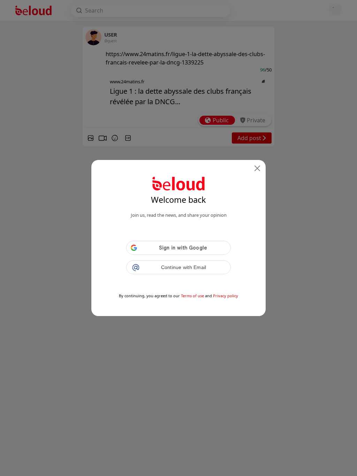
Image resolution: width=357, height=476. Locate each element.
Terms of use (192, 295)
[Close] (257, 168)
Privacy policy (225, 295)
